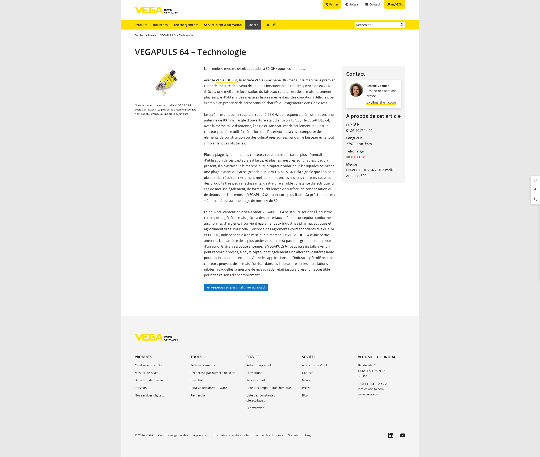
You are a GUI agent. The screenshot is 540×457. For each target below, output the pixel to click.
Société (253, 25)
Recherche (197, 395)
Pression (141, 388)
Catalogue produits (148, 365)
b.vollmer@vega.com (381, 102)
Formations (254, 373)
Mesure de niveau (147, 373)
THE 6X (270, 25)
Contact (307, 373)
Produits (141, 25)
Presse (306, 388)
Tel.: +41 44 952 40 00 (373, 384)
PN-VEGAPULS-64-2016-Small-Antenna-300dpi (236, 287)
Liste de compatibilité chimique (268, 388)
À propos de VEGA (314, 365)
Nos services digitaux (150, 395)
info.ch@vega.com (371, 389)
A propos (200, 435)
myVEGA (196, 380)
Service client (255, 380)
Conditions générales (173, 435)
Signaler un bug (299, 435)
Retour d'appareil (258, 365)
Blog (305, 395)
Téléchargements (186, 25)
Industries (160, 25)
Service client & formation (223, 25)
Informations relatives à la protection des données (247, 435)
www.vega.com (368, 394)
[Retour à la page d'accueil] (156, 337)
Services (253, 357)
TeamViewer (255, 408)
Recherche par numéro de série (212, 373)
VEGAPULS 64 (226, 80)
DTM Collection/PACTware (208, 388)
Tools (196, 357)
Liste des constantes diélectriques (260, 397)
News (306, 380)
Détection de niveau (149, 380)
